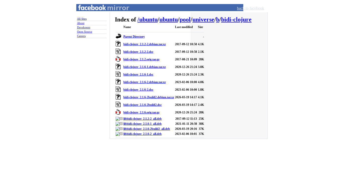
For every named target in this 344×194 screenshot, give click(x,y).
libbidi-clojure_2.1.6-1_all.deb (142, 124)
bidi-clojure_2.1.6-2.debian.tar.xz (144, 82)
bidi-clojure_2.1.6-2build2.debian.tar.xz (148, 97)
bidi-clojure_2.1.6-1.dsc (138, 74)
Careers (81, 35)
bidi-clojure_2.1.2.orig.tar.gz (141, 59)
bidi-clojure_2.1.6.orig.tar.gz (141, 112)
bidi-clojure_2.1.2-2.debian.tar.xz (144, 44)
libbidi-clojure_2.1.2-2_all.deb (142, 118)
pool (185, 19)
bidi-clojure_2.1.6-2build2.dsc (142, 105)
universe (203, 19)
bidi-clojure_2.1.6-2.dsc (138, 89)
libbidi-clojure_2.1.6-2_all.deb (142, 134)
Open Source (84, 31)
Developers (83, 27)
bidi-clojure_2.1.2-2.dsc (138, 52)
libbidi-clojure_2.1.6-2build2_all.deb (146, 129)
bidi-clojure (236, 19)
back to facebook (250, 8)
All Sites (82, 18)
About (80, 23)
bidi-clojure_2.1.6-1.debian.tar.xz (144, 67)
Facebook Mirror (99, 13)
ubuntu (148, 19)
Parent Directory (134, 36)
